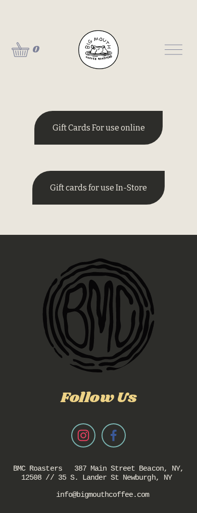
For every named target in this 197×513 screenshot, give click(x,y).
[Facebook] (114, 435)
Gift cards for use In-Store (98, 188)
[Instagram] (83, 435)
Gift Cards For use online (99, 128)
